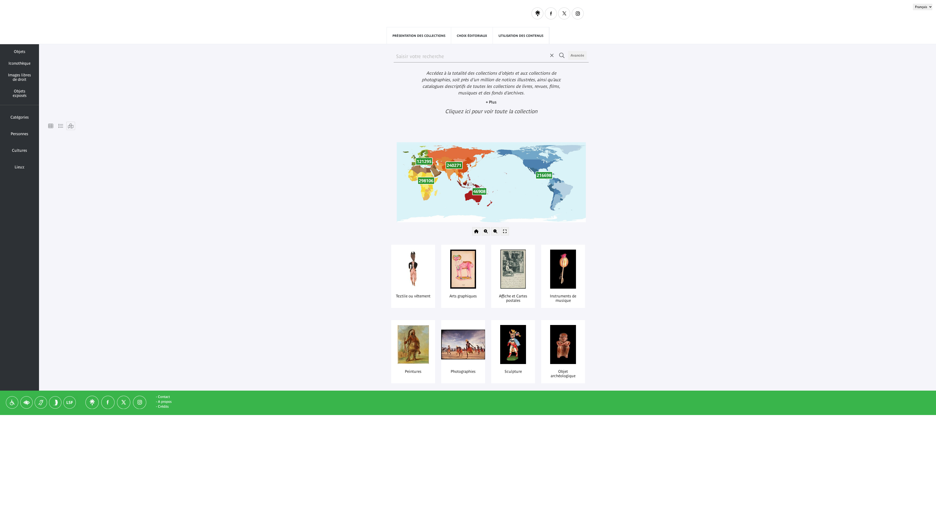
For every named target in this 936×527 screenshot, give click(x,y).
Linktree (537, 13)
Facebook (551, 13)
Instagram (578, 13)
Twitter (564, 13)
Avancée (577, 55)
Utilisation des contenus (520, 36)
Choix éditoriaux (472, 36)
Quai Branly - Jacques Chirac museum (397, 13)
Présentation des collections (418, 36)
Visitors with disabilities (497, 13)
